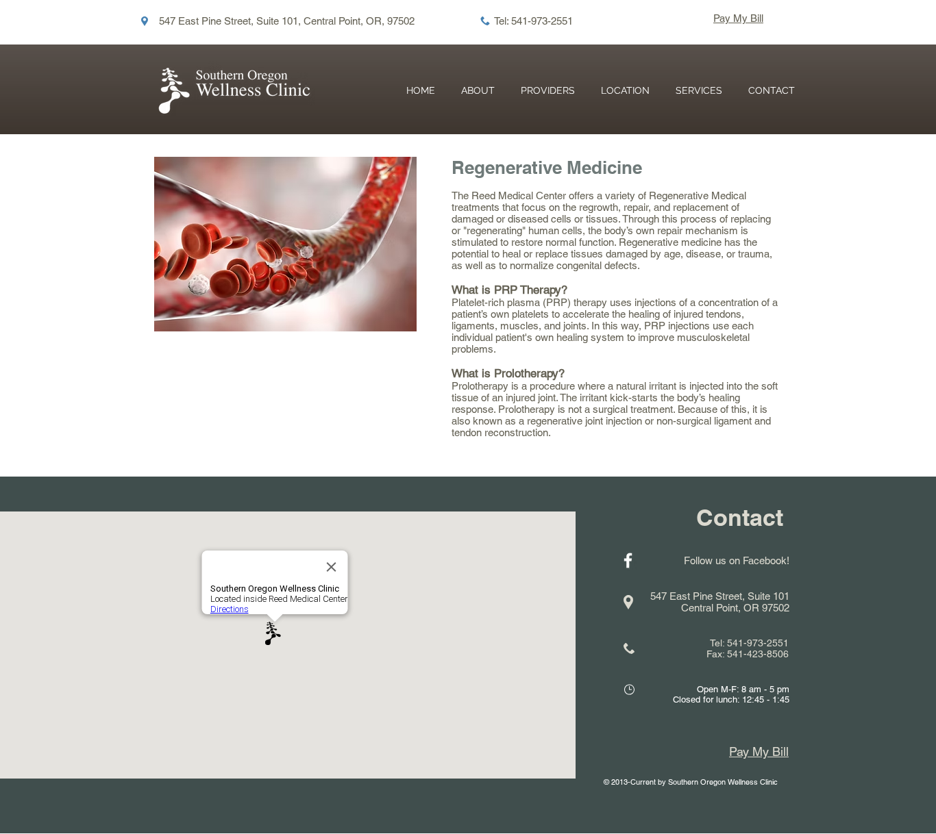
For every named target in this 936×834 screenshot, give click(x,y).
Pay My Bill (738, 18)
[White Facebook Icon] (628, 560)
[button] (699, 91)
